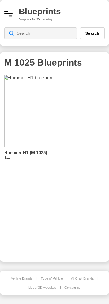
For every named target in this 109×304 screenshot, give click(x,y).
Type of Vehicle (52, 278)
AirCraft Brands (82, 278)
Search (92, 33)
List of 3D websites (42, 287)
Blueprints (40, 11)
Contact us (72, 287)
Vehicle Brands (22, 278)
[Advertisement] (83, 164)
